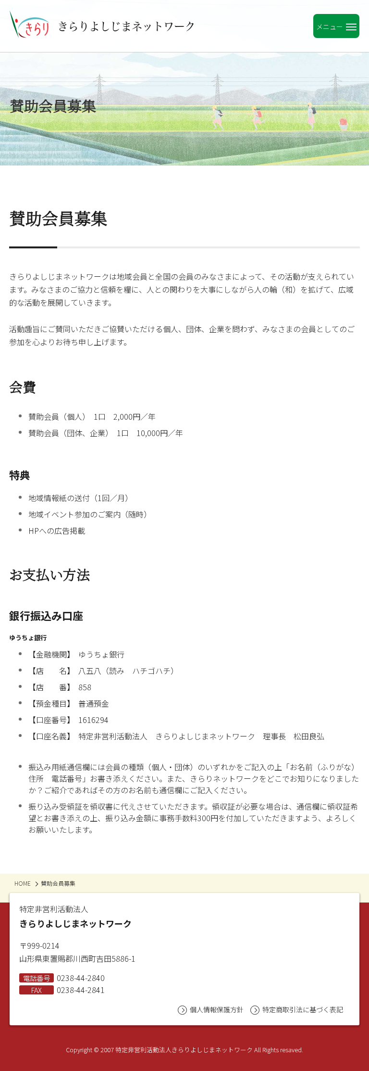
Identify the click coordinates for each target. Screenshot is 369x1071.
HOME (22, 883)
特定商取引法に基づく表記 (302, 1009)
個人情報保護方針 (217, 1009)
